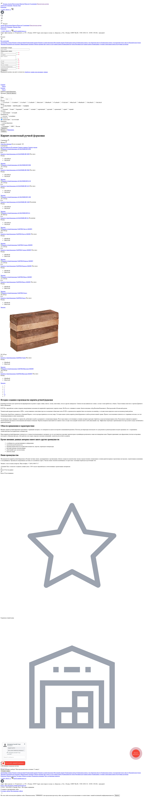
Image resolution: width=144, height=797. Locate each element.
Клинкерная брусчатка (68, 44)
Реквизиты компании (38, 776)
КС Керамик (8, 5)
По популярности (6, 147)
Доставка (19, 776)
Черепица (3, 44)
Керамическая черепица (13, 44)
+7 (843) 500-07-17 (6, 9)
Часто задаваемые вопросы (52, 776)
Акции (10, 4)
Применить (11, 130)
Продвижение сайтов (17, 791)
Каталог (5, 4)
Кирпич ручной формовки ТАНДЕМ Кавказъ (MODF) (16, 266)
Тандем (3, 5)
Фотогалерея (16, 4)
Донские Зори (17, 5)
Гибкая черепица (39, 44)
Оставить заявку (5, 771)
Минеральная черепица (27, 44)
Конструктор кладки (43, 4)
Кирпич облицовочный (19, 42)
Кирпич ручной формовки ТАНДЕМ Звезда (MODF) (16, 234)
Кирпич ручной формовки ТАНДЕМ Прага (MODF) (16, 282)
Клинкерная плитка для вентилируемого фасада (115, 42)
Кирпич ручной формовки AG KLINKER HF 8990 (15, 154)
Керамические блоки (135, 42)
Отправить (4, 70)
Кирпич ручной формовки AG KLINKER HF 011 (15, 218)
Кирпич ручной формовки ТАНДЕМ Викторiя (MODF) (16, 374)
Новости (26, 4)
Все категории (5, 41)
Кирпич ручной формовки (46, 42)
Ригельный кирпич (59, 42)
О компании (33, 4)
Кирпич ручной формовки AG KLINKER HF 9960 (15, 170)
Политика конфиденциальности (17, 785)
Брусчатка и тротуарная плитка (53, 44)
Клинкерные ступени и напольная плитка (104, 44)
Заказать (3, 163)
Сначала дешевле (23, 147)
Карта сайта (4, 785)
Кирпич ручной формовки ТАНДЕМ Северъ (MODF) (16, 250)
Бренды (22, 4)
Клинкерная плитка (71, 42)
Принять (117, 795)
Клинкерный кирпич (32, 42)
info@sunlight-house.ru (20, 31)
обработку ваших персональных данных (36, 72)
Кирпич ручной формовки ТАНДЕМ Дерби (13, 358)
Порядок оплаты (11, 776)
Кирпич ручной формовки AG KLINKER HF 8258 (15, 186)
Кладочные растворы (122, 44)
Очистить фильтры (6, 144)
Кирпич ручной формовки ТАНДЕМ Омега (13, 298)
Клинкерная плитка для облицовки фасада (89, 42)
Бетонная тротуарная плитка (83, 44)
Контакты (3, 7)
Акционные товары (6, 42)
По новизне (14, 147)
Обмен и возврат (27, 776)
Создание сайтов (5, 791)
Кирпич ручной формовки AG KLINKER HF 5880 (15, 202)
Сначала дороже (32, 147)
